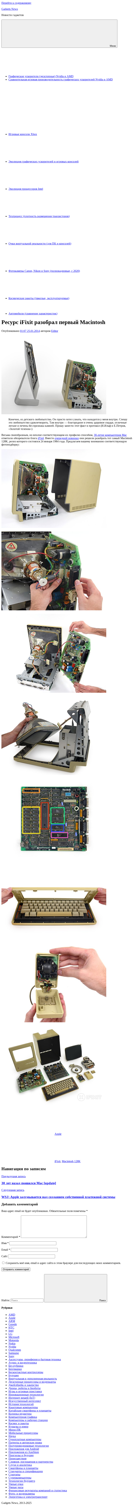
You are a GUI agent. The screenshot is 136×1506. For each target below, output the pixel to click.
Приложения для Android (23, 1448)
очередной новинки (67, 438)
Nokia (11, 1343)
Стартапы (14, 1474)
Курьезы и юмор (18, 1426)
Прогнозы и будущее (21, 1455)
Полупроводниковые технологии (28, 1445)
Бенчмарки (15, 1369)
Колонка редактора (20, 1413)
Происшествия (17, 1458)
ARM (11, 1321)
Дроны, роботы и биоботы (24, 1388)
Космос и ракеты (18, 1423)
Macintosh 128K (71, 1161)
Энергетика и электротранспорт (27, 1496)
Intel (10, 1330)
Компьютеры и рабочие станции (28, 1420)
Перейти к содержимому (16, 2)
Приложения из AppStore (23, 1452)
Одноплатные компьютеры (24, 1439)
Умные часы (15, 1487)
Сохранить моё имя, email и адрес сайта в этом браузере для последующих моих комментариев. (63, 1263)
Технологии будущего (21, 1480)
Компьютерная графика (22, 1416)
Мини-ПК (14, 1429)
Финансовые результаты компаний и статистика (37, 1490)
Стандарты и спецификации (25, 1471)
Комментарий (10, 1236)
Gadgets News (9, 8)
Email (5, 1249)
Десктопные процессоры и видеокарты (32, 1381)
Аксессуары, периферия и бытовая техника (34, 1359)
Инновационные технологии (26, 1394)
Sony (11, 1356)
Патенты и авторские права (25, 1442)
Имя (5, 1243)
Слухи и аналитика (20, 1464)
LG (10, 1333)
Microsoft (13, 1337)
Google (12, 1324)
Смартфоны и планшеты (23, 1468)
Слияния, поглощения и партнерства (30, 1461)
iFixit (41, 438)
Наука (12, 1436)
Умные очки (15, 1484)
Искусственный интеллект (24, 1400)
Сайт (4, 1256)
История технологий (21, 1404)
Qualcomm (14, 1349)
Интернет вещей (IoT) (21, 1397)
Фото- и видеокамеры (21, 1493)
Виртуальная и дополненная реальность (32, 1378)
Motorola (13, 1340)
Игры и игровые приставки (25, 1391)
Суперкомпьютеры (19, 1477)
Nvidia (12, 1346)
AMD (11, 1314)
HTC (11, 1327)
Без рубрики (15, 1365)
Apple (58, 1133)
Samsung (13, 1353)
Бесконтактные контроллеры (25, 1372)
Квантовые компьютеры (23, 1407)
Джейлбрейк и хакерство (23, 1384)
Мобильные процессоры (23, 1432)
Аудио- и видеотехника (22, 1362)
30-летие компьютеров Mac (110, 434)
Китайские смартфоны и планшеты (29, 1410)
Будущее (13, 1375)
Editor (54, 330)
